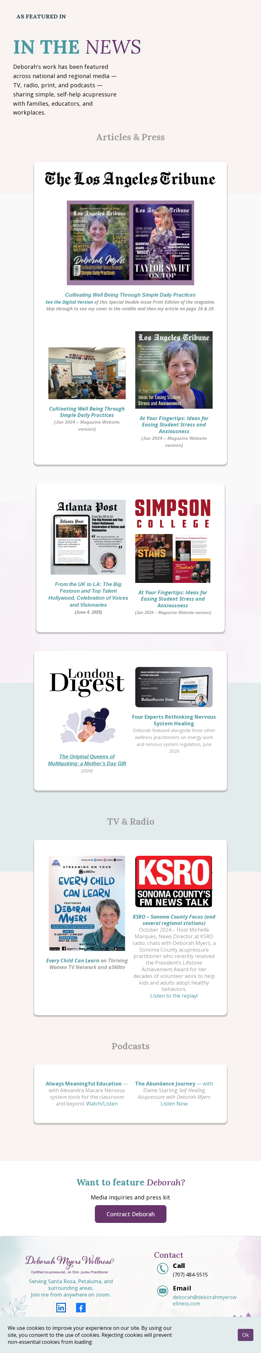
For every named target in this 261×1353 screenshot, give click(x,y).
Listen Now (173, 1103)
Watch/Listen (102, 1103)
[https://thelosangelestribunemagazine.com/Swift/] (130, 243)
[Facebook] (81, 1307)
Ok (245, 1334)
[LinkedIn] (61, 1307)
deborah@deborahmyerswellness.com (204, 1300)
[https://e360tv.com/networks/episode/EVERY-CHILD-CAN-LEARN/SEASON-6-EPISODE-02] (87, 903)
